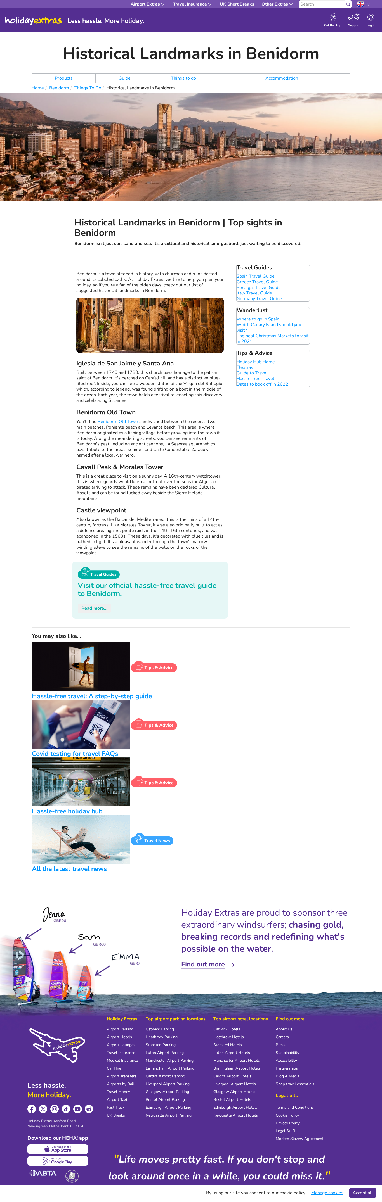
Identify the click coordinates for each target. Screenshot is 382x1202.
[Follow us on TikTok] (66, 1109)
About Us (284, 1029)
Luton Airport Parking (165, 1052)
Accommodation (281, 78)
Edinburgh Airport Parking (168, 1107)
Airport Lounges (121, 1044)
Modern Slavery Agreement (300, 1138)
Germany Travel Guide (259, 299)
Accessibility (286, 1060)
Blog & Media (287, 1076)
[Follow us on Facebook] (31, 1109)
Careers (282, 1037)
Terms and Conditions (295, 1107)
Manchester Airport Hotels (236, 1060)
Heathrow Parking (162, 1037)
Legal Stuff (285, 1131)
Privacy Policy (288, 1123)
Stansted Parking (161, 1044)
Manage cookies (327, 1193)
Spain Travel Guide (256, 276)
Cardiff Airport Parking (165, 1076)
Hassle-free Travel (255, 379)
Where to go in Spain (258, 319)
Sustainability (287, 1052)
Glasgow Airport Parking (167, 1091)
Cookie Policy (287, 1115)
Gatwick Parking (160, 1029)
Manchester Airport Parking (170, 1060)
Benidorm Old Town (118, 422)
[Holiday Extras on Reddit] (89, 1109)
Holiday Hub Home (256, 362)
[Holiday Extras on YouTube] (77, 1109)
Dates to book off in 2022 (262, 384)
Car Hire (114, 1068)
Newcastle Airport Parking (169, 1115)
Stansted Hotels (227, 1044)
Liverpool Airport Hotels (234, 1084)
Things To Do (87, 88)
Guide (125, 78)
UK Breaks (116, 1115)
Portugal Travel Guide (259, 287)
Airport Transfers (121, 1076)
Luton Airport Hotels (231, 1052)
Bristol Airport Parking (165, 1099)
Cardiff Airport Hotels (232, 1076)
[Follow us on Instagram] (54, 1109)
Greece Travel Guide (257, 282)
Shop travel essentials (295, 1084)
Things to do (183, 78)
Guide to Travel (252, 373)
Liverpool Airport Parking (168, 1084)
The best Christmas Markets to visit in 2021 (273, 339)
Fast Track (115, 1107)
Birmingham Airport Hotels (237, 1068)
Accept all (363, 1193)
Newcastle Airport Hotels (235, 1115)
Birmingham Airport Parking (170, 1068)
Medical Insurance (122, 1060)
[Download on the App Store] (57, 1149)
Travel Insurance (121, 1052)
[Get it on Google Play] (57, 1161)
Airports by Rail (120, 1084)
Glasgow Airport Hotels (234, 1091)
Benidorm (59, 88)
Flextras (245, 367)
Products (64, 78)
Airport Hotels (119, 1037)
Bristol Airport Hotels (232, 1099)
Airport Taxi (117, 1099)
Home (38, 88)
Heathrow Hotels (228, 1037)
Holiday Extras (34, 21)
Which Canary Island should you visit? (269, 327)
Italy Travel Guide (254, 293)
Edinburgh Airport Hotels (235, 1107)
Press (281, 1044)
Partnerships (287, 1068)
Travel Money (118, 1091)
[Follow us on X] (43, 1109)
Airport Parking (120, 1029)
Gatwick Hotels (226, 1029)
